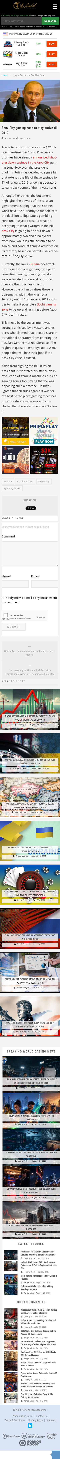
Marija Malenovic (21, 768)
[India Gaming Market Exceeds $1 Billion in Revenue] (31, 1092)
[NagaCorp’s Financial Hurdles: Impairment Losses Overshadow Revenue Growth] (30, 689)
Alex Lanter (10, 138)
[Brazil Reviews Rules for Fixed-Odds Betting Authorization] (11, 1398)
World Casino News (22, 1416)
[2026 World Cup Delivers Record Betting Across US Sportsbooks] (11, 1335)
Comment (8, 536)
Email (35, 576)
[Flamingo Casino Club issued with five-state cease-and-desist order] (30, 908)
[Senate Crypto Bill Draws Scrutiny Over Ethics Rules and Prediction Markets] (11, 1387)
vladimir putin (25, 481)
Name (6, 576)
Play (51, 43)
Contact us (42, 1416)
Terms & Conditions (14, 1420)
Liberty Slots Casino (21, 43)
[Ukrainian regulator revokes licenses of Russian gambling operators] (30, 733)
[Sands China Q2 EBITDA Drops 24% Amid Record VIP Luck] (11, 1366)
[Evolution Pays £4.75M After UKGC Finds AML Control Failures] (11, 1356)
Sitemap (50, 1420)
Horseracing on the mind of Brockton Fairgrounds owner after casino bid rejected (30, 672)
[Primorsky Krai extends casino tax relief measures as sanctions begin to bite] (30, 952)
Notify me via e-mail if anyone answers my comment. (29, 600)
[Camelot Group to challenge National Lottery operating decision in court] (30, 996)
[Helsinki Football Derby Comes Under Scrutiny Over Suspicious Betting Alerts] (31, 1056)
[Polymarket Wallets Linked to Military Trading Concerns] (31, 1129)
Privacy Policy (35, 1420)
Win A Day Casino (21, 64)
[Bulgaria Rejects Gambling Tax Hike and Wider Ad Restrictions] (11, 1324)
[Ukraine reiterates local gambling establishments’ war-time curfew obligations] (30, 864)
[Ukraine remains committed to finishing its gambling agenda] (30, 820)
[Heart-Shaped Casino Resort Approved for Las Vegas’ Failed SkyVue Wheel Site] (11, 1345)
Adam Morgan (20, 812)
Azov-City (8, 231)
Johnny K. (22, 725)
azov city (45, 481)
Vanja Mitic (23, 1124)
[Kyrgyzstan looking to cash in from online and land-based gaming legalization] (30, 776)
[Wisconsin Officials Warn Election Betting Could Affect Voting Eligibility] (11, 1313)
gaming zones (12, 488)
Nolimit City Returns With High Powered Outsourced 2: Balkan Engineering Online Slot (39, 1265)
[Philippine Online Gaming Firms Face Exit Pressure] (31, 1202)
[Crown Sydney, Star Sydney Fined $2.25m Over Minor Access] (31, 1165)
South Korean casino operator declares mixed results (29, 653)
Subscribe (50, 20)
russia (8, 481)
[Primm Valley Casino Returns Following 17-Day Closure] (11, 1377)
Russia (35, 264)
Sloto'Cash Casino (21, 54)
